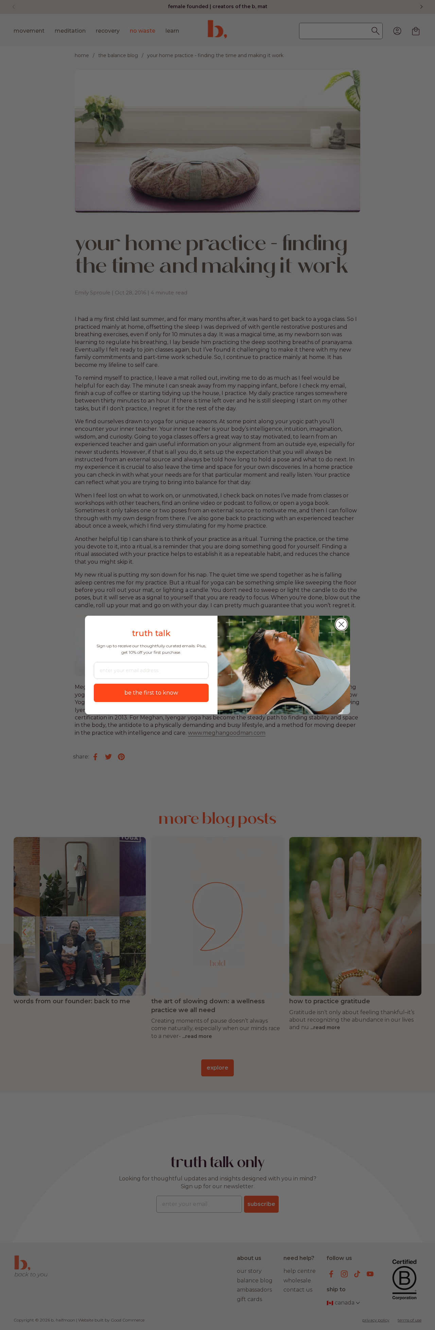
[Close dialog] (341, 624)
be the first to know (151, 692)
